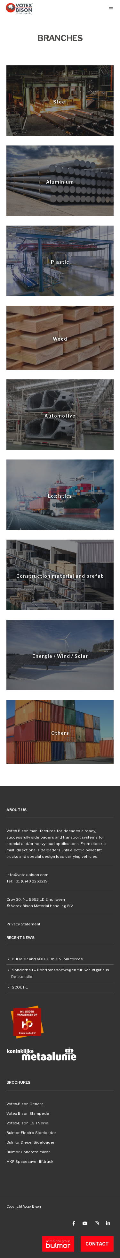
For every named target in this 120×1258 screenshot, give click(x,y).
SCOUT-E (20, 987)
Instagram (96, 1223)
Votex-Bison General (25, 1104)
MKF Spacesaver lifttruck (29, 1161)
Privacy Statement (23, 924)
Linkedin (108, 1223)
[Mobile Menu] (111, 8)
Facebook (73, 1223)
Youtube (85, 1223)
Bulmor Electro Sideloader (31, 1132)
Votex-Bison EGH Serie (27, 1123)
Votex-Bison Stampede (27, 1113)
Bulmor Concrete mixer (28, 1152)
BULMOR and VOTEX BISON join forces (47, 959)
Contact (97, 1243)
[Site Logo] (19, 8)
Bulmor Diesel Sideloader (30, 1142)
